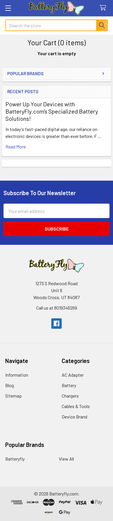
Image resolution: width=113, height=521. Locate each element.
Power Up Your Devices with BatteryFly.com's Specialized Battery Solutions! (52, 111)
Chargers (70, 395)
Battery (69, 385)
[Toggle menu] (8, 8)
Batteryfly (15, 458)
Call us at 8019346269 (56, 307)
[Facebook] (56, 323)
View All (66, 458)
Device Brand (74, 416)
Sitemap (13, 395)
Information (16, 375)
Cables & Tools (76, 406)
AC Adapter (73, 375)
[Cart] (104, 8)
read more (16, 146)
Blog (9, 385)
